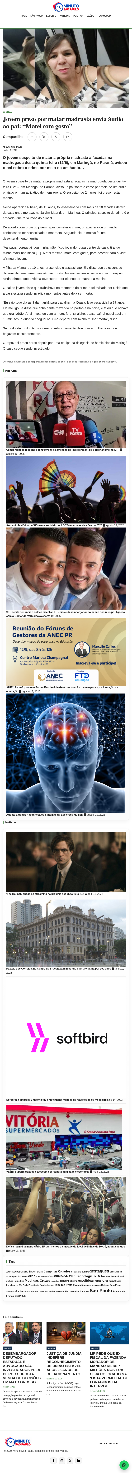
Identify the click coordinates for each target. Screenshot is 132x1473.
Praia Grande (115, 1281)
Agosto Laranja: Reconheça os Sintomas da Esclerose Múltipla (45, 814)
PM (79, 1281)
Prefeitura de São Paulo (17, 1285)
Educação (114, 1272)
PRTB (51, 1285)
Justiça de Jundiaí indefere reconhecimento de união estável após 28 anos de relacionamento (65, 1364)
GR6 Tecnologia (81, 1276)
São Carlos (39, 1291)
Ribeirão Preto (63, 1285)
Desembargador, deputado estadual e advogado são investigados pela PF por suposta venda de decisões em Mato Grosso (22, 1368)
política (87, 1280)
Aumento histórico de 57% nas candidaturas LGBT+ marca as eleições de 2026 (54, 525)
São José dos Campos (76, 1291)
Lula (22, 1281)
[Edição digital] (6, 22)
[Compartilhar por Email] (67, 136)
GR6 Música (48, 1276)
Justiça (114, 1276)
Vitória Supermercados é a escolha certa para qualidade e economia (48, 1171)
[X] (70, 1461)
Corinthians (76, 1272)
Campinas (50, 1271)
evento (25, 1276)
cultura (85, 1272)
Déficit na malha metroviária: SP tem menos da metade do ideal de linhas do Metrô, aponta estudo (65, 1246)
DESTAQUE (20, 1296)
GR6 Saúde (61, 1276)
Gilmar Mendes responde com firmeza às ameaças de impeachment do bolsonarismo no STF (63, 449)
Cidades (64, 1271)
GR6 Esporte (35, 1276)
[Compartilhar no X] (43, 136)
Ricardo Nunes (80, 1285)
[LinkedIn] (78, 1461)
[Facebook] (53, 1461)
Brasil (32, 1271)
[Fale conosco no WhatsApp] (124, 1465)
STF (32, 1291)
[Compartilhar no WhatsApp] (55, 136)
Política (78, 16)
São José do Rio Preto (54, 1291)
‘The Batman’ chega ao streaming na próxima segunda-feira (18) (45, 894)
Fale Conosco (108, 1443)
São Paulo (36, 16)
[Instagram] (62, 1461)
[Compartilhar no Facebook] (32, 136)
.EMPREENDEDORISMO (17, 1272)
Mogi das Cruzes (37, 1280)
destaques (99, 1271)
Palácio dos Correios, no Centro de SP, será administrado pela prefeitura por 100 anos (59, 968)
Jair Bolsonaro (101, 1276)
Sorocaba (25, 1291)
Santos (9, 1291)
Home (24, 16)
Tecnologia (104, 16)
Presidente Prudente (38, 1285)
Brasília (40, 1272)
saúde (16, 1291)
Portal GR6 (100, 1280)
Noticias (65, 16)
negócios (55, 1281)
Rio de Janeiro (94, 1285)
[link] (66, 7)
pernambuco (67, 1280)
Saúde (90, 16)
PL (75, 1281)
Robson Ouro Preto (111, 1285)
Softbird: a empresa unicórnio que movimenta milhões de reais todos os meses (55, 1099)
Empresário (15, 1276)
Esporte (51, 16)
